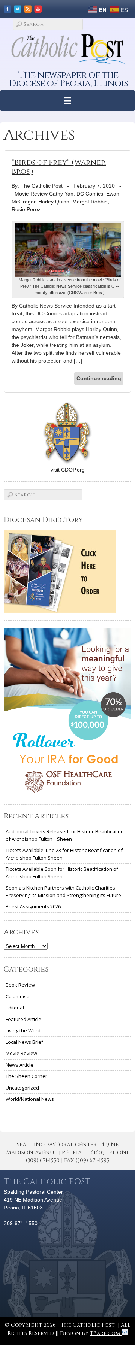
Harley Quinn (53, 202)
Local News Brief (24, 1042)
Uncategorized (22, 1087)
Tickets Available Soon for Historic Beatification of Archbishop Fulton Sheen (62, 873)
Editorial (15, 1007)
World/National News (30, 1099)
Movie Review (31, 194)
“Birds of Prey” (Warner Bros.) (59, 166)
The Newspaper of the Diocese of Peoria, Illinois (68, 79)
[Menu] (68, 100)
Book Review (20, 984)
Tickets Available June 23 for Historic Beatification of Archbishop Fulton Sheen (64, 854)
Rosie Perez (26, 209)
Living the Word (23, 1030)
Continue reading (98, 378)
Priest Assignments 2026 (33, 906)
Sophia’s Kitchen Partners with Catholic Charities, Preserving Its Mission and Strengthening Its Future (63, 891)
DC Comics (89, 194)
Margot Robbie (90, 202)
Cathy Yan (61, 194)
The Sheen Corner (26, 1076)
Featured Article (23, 1019)
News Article (19, 1064)
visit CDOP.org (68, 470)
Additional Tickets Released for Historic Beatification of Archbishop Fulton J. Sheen (65, 835)
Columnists (18, 996)
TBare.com (106, 1333)
